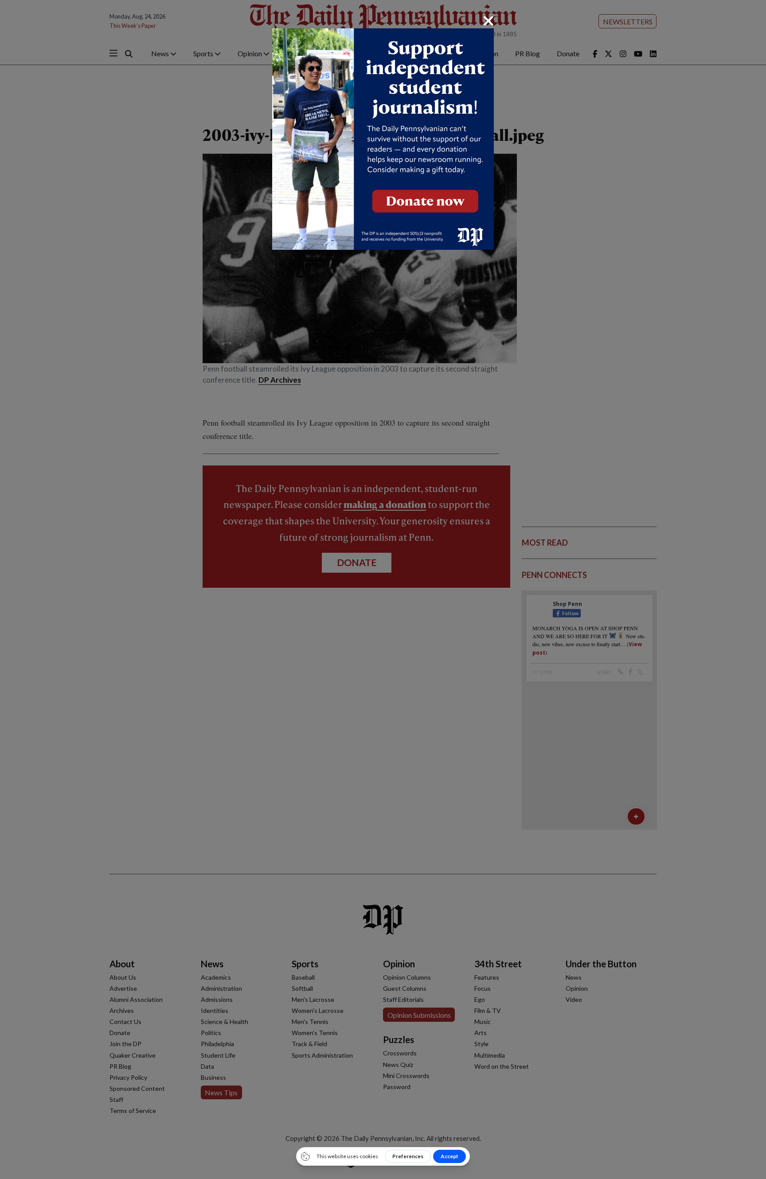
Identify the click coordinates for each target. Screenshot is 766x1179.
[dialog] (383, 589)
